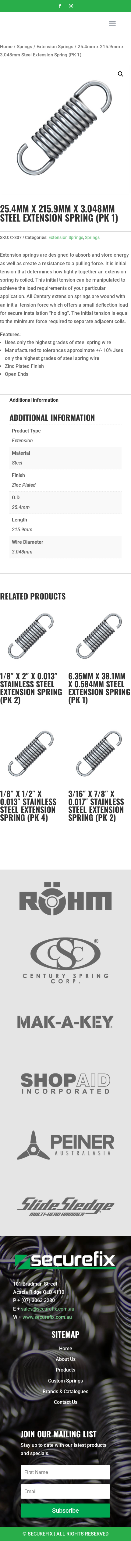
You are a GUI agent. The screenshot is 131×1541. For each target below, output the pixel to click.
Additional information (33, 400)
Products (65, 1370)
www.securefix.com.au (47, 1317)
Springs (24, 46)
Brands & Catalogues (65, 1391)
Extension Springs (55, 46)
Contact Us (65, 1402)
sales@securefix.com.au (47, 1309)
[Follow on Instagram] (71, 6)
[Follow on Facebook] (60, 6)
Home (6, 46)
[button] (120, 74)
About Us (66, 1359)
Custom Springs (65, 1381)
